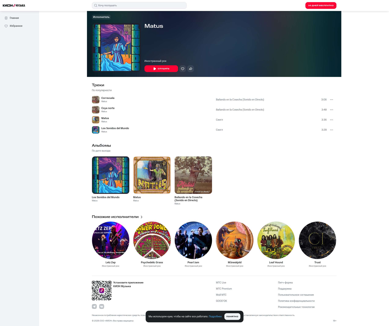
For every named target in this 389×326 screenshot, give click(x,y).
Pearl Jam (193, 262)
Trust (317, 262)
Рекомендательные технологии (296, 307)
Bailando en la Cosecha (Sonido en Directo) (240, 99)
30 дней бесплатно (321, 5)
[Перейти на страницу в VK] (101, 306)
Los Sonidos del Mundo (115, 128)
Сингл (219, 120)
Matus (104, 101)
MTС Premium (224, 289)
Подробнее (215, 316)
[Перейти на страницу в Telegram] (94, 306)
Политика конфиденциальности (296, 301)
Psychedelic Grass (152, 262)
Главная (14, 18)
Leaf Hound (276, 262)
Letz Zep (111, 262)
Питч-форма (285, 282)
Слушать (163, 68)
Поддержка (284, 289)
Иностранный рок (155, 61)
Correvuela (107, 98)
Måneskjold (235, 262)
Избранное (16, 26)
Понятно (232, 316)
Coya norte (107, 108)
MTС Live (221, 282)
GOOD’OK (221, 301)
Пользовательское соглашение (296, 295)
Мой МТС (221, 295)
